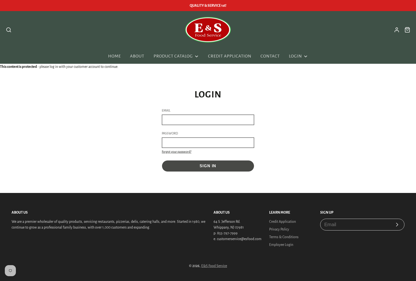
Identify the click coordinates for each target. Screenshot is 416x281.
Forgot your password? (176, 151)
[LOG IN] (397, 30)
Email (166, 110)
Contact (270, 56)
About (137, 56)
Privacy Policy (279, 229)
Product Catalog (173, 56)
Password (170, 133)
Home (114, 56)
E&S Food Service (214, 266)
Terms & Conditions (284, 237)
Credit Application (229, 56)
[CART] (407, 30)
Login (295, 56)
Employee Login (281, 245)
